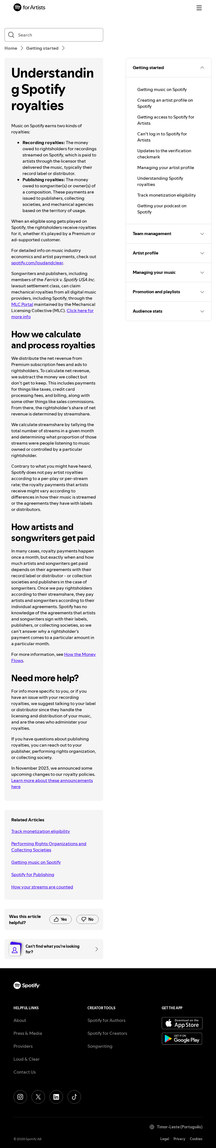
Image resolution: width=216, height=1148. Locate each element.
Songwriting (99, 1046)
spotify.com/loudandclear (37, 263)
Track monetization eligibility (40, 831)
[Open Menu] (199, 7)
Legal (164, 1138)
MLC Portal (22, 304)
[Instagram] (20, 1097)
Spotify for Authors (106, 1020)
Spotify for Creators (107, 1033)
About (20, 1020)
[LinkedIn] (56, 1097)
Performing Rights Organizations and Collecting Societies (48, 846)
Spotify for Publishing (32, 874)
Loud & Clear (27, 1059)
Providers (23, 1046)
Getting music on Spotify (36, 862)
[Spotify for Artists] (30, 8)
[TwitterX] (38, 1097)
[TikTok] (74, 1097)
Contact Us (25, 1072)
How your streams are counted (42, 887)
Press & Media (28, 1033)
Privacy (179, 1138)
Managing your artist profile (165, 167)
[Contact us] (95, 949)
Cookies (196, 1138)
